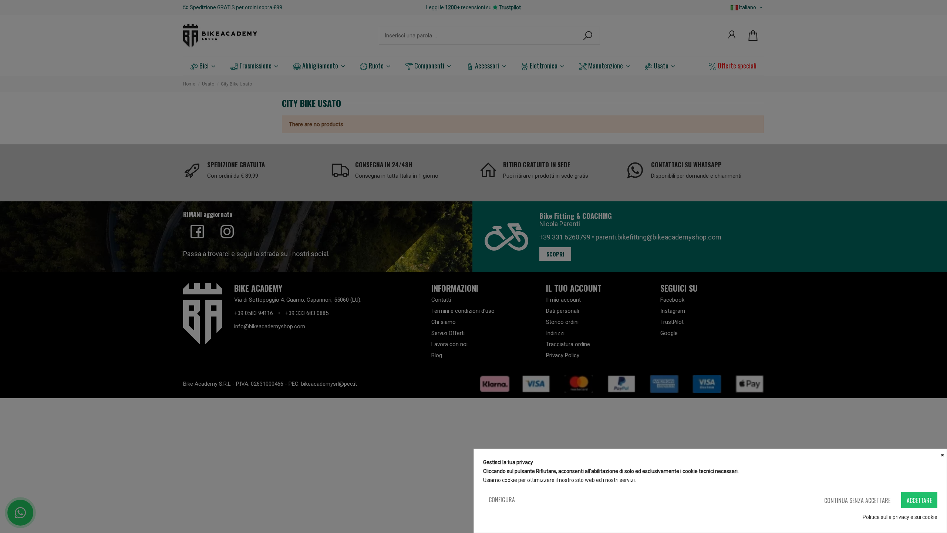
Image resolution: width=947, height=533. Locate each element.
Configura (502, 499)
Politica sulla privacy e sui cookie (900, 517)
